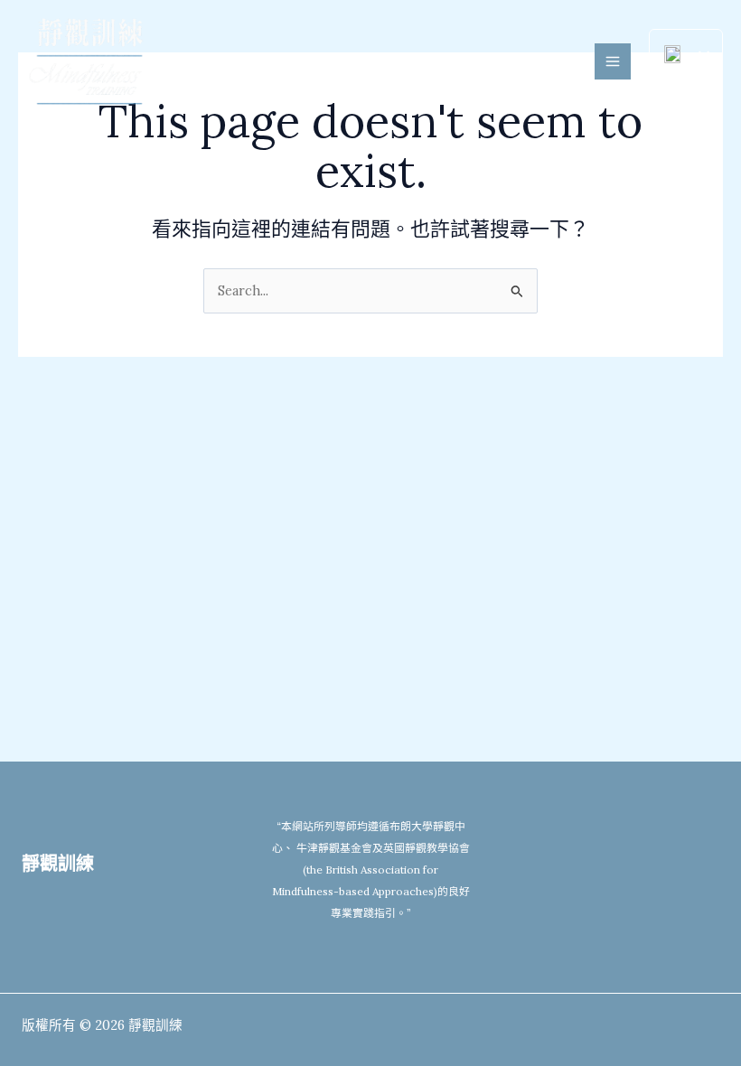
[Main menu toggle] (613, 61)
